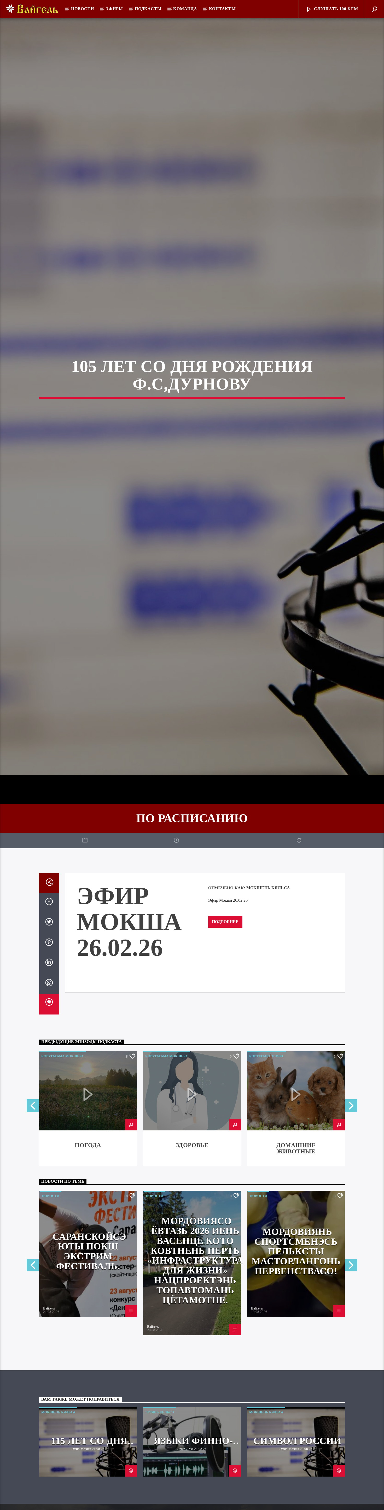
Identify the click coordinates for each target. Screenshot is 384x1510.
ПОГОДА (88, 1206)
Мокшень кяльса (268, 949)
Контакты (222, 9)
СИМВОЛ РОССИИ (297, 1502)
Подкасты (148, 9)
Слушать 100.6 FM (335, 9)
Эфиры (114, 9)
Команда (185, 9)
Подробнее (225, 983)
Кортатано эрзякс (266, 1117)
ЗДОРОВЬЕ (192, 1206)
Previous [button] (32, 1168)
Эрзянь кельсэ (159, 1473)
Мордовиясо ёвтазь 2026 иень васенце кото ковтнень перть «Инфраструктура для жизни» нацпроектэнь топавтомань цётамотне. (195, 1321)
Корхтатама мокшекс (62, 1117)
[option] (88, 1169)
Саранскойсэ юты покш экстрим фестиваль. (89, 1312)
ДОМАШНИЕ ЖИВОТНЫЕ (296, 1209)
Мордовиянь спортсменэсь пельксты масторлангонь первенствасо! (296, 1312)
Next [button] (351, 1168)
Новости (82, 9)
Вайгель (49, 1370)
